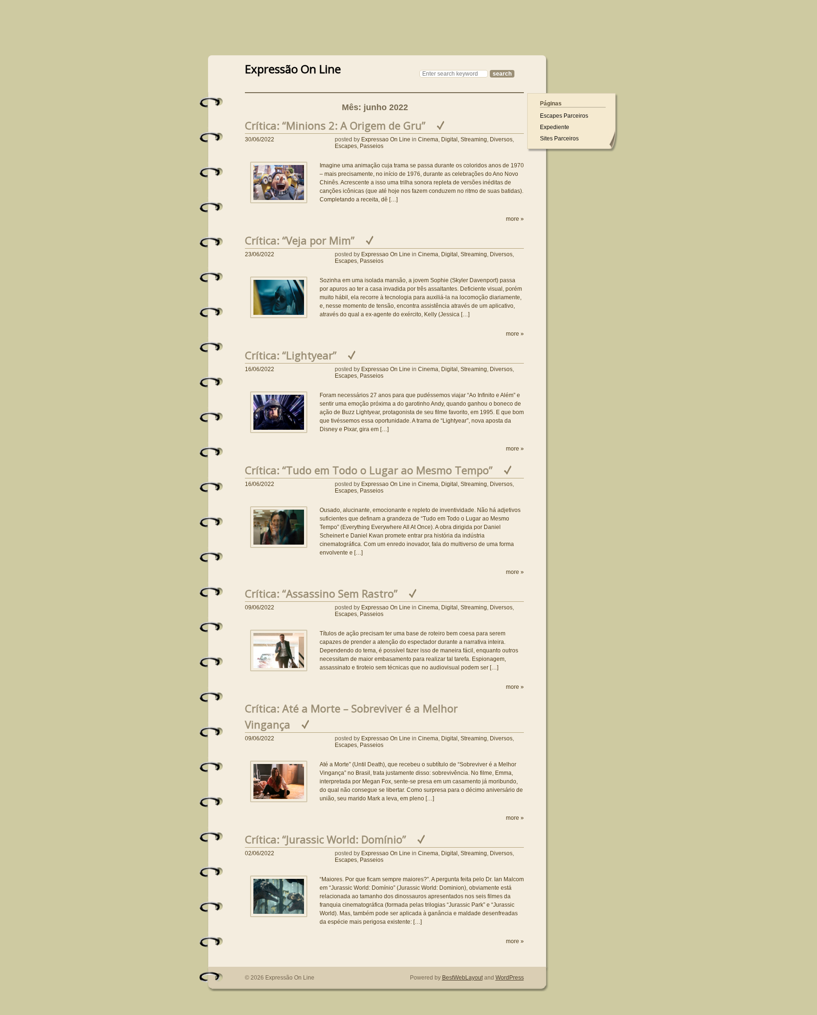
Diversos (501, 139)
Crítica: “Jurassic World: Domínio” (325, 839)
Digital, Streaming (464, 139)
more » (515, 219)
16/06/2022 (259, 369)
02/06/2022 (259, 853)
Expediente (554, 127)
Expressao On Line (385, 139)
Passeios (371, 146)
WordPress (509, 977)
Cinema (428, 139)
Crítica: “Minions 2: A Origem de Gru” (335, 125)
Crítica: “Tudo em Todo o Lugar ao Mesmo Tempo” (369, 470)
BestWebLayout (462, 977)
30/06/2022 (259, 139)
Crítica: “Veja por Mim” (300, 240)
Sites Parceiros (559, 138)
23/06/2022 (259, 254)
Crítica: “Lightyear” (291, 355)
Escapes (346, 146)
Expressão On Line (293, 68)
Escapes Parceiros (564, 116)
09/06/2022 (259, 607)
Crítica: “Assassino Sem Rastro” (321, 593)
